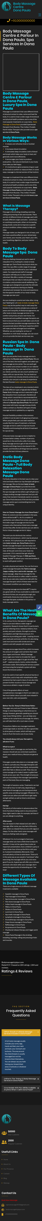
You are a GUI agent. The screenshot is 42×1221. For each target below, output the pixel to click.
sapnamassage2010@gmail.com (17, 1205)
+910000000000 (22, 20)
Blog (5, 1178)
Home (5, 1159)
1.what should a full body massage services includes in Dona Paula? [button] (18, 1033)
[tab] (21, 1032)
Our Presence (8, 1169)
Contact (6, 1173)
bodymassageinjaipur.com (15, 1209)
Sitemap (6, 1183)
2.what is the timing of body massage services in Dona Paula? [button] (20, 1079)
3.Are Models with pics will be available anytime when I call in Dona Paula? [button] (20, 1089)
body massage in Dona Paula (26, 382)
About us (7, 1164)
